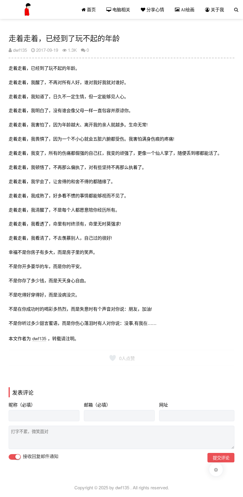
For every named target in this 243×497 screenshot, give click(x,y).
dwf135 (19, 50)
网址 (163, 404)
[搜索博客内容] (236, 9)
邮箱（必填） (97, 404)
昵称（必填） (22, 404)
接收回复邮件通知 (40, 456)
